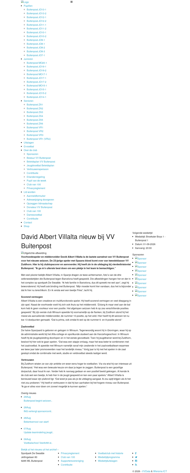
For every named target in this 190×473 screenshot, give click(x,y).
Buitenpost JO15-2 (36, 93)
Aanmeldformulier (36, 196)
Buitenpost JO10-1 (36, 32)
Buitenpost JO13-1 (36, 9)
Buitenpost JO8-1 (36, 43)
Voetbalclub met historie (110, 453)
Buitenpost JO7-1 (36, 55)
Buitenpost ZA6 (35, 123)
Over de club (30, 150)
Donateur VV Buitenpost (39, 207)
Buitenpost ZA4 (35, 116)
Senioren (28, 100)
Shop (26, 226)
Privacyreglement (36, 188)
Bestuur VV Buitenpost (39, 157)
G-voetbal (29, 146)
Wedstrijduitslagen (107, 460)
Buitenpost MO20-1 (37, 62)
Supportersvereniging (72, 460)
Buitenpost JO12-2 (36, 21)
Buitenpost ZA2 (35, 108)
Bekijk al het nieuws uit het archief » (40, 449)
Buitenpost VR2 (35, 131)
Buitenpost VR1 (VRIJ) (39, 138)
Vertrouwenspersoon (38, 169)
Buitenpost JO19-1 (36, 66)
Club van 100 (34, 184)
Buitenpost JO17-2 (36, 81)
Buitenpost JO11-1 (36, 24)
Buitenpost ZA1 (35, 104)
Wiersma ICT (160, 471)
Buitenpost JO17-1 (36, 78)
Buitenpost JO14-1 (36, 97)
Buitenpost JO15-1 (36, 89)
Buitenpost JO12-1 (36, 17)
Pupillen (28, 5)
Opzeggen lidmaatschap (39, 203)
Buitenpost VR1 (35, 127)
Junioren (28, 59)
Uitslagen (29, 142)
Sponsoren (32, 154)
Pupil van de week (36, 180)
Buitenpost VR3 (35, 135)
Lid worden (29, 192)
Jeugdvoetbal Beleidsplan (40, 165)
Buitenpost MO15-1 (37, 85)
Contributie (32, 173)
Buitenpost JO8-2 (36, 47)
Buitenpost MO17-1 (37, 74)
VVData (146, 471)
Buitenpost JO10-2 (36, 36)
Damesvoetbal (34, 214)
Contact (28, 222)
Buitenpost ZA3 (35, 112)
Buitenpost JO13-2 (36, 13)
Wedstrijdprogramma (109, 457)
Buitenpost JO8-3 (36, 51)
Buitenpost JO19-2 (36, 70)
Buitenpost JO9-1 (36, 40)
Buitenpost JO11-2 (36, 28)
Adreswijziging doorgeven (40, 199)
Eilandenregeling (36, 177)
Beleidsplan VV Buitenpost (41, 161)
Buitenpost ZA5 (35, 119)
